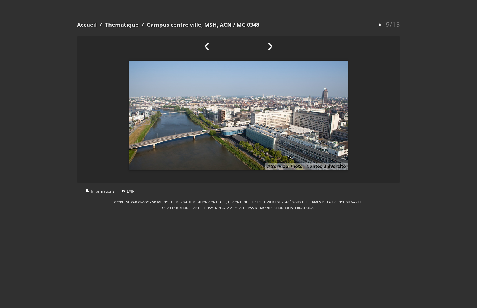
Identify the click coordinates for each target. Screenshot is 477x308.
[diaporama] (380, 25)
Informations (102, 191)
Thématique (122, 24)
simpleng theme (166, 202)
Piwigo (143, 202)
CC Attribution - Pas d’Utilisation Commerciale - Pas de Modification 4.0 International (238, 207)
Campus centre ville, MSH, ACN (189, 24)
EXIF (130, 191)
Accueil (87, 24)
